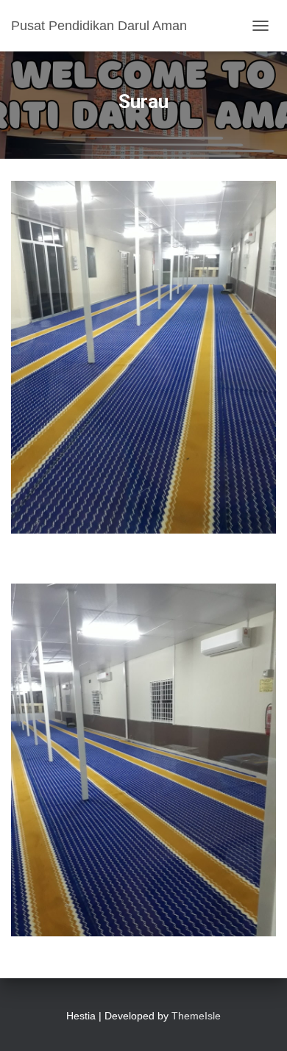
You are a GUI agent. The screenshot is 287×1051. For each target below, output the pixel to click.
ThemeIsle (196, 1016)
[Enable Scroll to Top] (258, 1021)
